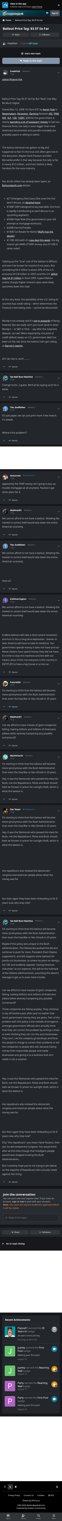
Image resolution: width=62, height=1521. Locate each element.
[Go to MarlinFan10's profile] (5, 757)
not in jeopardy (42, 320)
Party (21, 1383)
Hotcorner (15, 475)
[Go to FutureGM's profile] (5, 683)
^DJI (14, 118)
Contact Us (29, 1495)
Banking (33, 113)
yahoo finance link (12, 79)
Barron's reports (14, 345)
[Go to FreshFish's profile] (4, 43)
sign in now (18, 1201)
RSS (52, 1495)
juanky (21, 1347)
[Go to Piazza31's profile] (10, 1331)
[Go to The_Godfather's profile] (5, 408)
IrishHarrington (18, 599)
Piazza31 (23, 1328)
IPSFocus (36, 1500)
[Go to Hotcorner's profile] (5, 477)
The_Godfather (17, 407)
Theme (25, 1500)
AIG (51, 113)
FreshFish (12, 43)
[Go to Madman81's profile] (5, 511)
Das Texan (15, 809)
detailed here (32, 202)
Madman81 (16, 510)
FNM (56, 113)
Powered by (31, 1508)
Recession (22, 113)
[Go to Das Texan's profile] (5, 810)
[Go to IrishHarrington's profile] (5, 600)
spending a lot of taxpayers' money (29, 122)
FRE (4, 118)
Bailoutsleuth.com (12, 185)
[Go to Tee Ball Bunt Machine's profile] (5, 378)
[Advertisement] (31, 457)
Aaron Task (49, 109)
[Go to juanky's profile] (10, 1351)
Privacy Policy (14, 1495)
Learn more (6, 5)
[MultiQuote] (4, 366)
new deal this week (39, 240)
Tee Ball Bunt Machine (21, 377)
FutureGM (15, 682)
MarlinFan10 (16, 755)
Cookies (40, 1495)
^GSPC (21, 118)
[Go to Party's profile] (10, 1386)
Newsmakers (9, 113)
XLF (9, 118)
